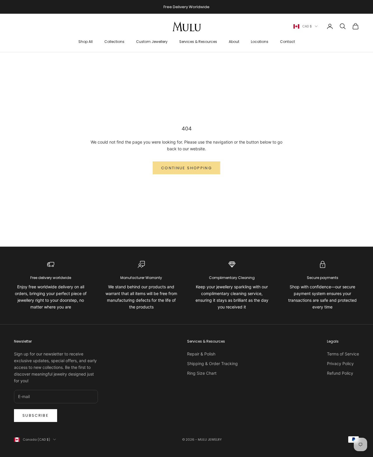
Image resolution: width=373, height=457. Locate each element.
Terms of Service (343, 353)
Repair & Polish (201, 353)
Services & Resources (198, 41)
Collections (114, 41)
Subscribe (35, 415)
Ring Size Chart (202, 373)
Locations (259, 41)
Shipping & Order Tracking (212, 363)
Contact (287, 41)
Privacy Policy (340, 363)
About (234, 41)
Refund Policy (340, 373)
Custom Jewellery (152, 41)
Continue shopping (186, 168)
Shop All (85, 41)
